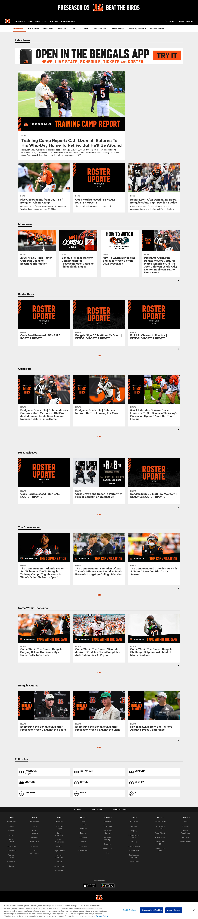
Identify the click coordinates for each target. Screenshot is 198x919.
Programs (185, 826)
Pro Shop (134, 842)
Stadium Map (134, 850)
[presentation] (179, 280)
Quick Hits (34, 846)
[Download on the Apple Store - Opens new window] (89, 886)
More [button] (99, 356)
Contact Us (11, 862)
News (185, 822)
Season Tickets (160, 822)
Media (34, 826)
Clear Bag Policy (134, 846)
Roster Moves (34, 842)
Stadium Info (134, 822)
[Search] (167, 21)
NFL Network (59, 871)
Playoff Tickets (160, 833)
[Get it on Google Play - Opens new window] (108, 887)
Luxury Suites (160, 837)
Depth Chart (11, 846)
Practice (83, 833)
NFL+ (107, 853)
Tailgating (133, 831)
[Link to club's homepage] (7, 21)
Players (11, 826)
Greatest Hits (59, 866)
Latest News (34, 822)
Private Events (134, 862)
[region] (99, 910)
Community (34, 837)
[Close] (194, 910)
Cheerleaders (83, 850)
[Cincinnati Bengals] (99, 898)
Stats (11, 835)
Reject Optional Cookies (152, 910)
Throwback (83, 837)
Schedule (107, 822)
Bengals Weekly (59, 851)
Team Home (11, 822)
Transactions (11, 850)
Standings (107, 844)
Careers (11, 866)
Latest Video (59, 822)
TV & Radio (107, 826)
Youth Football (185, 842)
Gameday (83, 828)
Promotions (107, 848)
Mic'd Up (59, 846)
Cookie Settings (129, 910)
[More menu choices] (78, 21)
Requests (185, 837)
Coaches (11, 831)
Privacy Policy (102, 916)
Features (59, 862)
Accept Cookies (173, 910)
